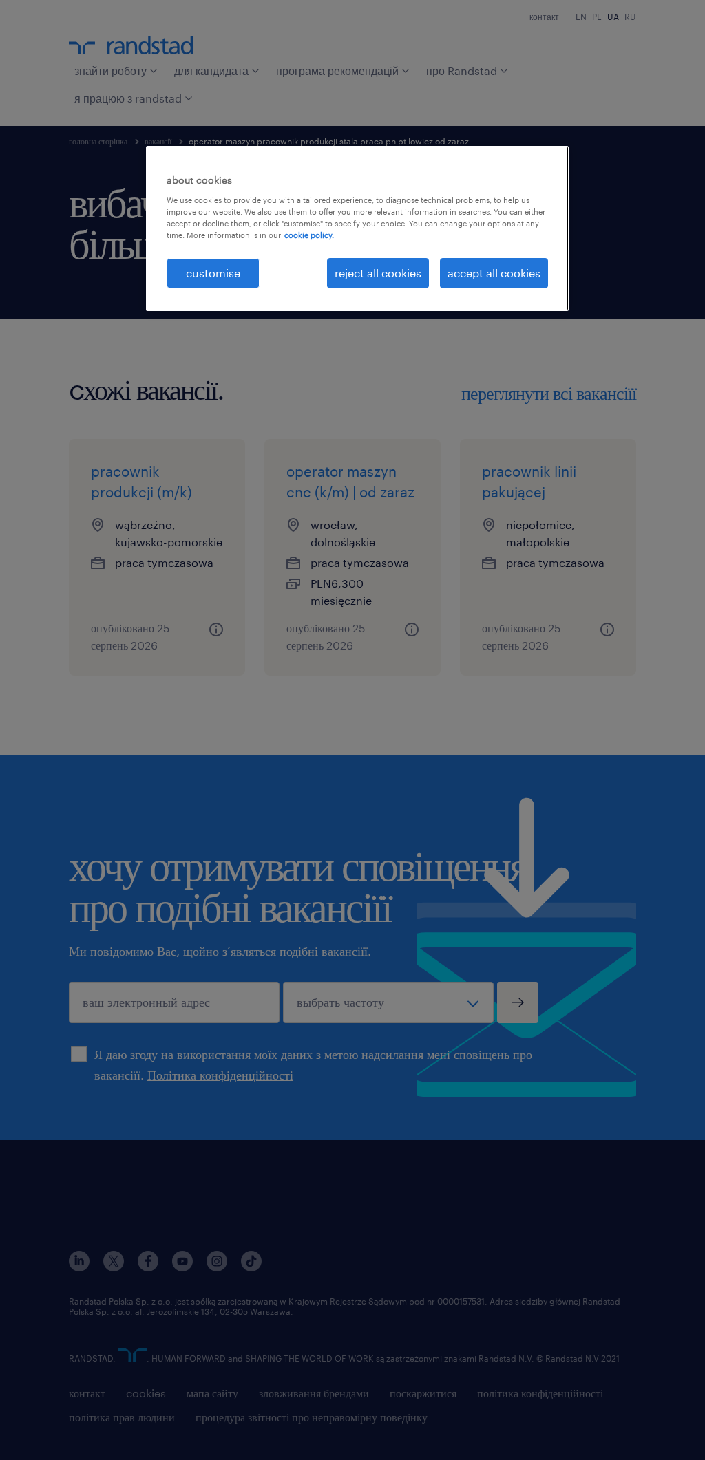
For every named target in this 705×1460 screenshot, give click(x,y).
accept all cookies (494, 272)
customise (213, 272)
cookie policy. (309, 234)
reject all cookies (378, 272)
